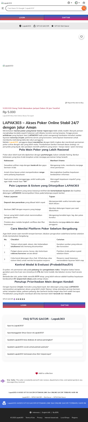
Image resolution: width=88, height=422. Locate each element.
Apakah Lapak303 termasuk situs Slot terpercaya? (29, 354)
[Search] (84, 8)
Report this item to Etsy (76, 103)
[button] (44, 412)
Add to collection (45, 373)
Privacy (39, 417)
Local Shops (65, 417)
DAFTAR (66, 17)
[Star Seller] (14, 299)
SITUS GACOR (8, 299)
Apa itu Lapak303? (15, 325)
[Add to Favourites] (81, 36)
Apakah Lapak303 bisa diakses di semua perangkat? (30, 340)
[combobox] (43, 8)
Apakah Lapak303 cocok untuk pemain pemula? (27, 347)
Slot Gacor (47, 397)
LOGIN (22, 17)
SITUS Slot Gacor (60, 397)
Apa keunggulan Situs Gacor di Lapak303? (25, 333)
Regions (75, 417)
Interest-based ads (51, 417)
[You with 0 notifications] (77, 2)
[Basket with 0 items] (84, 2)
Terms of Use (30, 417)
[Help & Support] (70, 2)
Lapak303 (25, 397)
